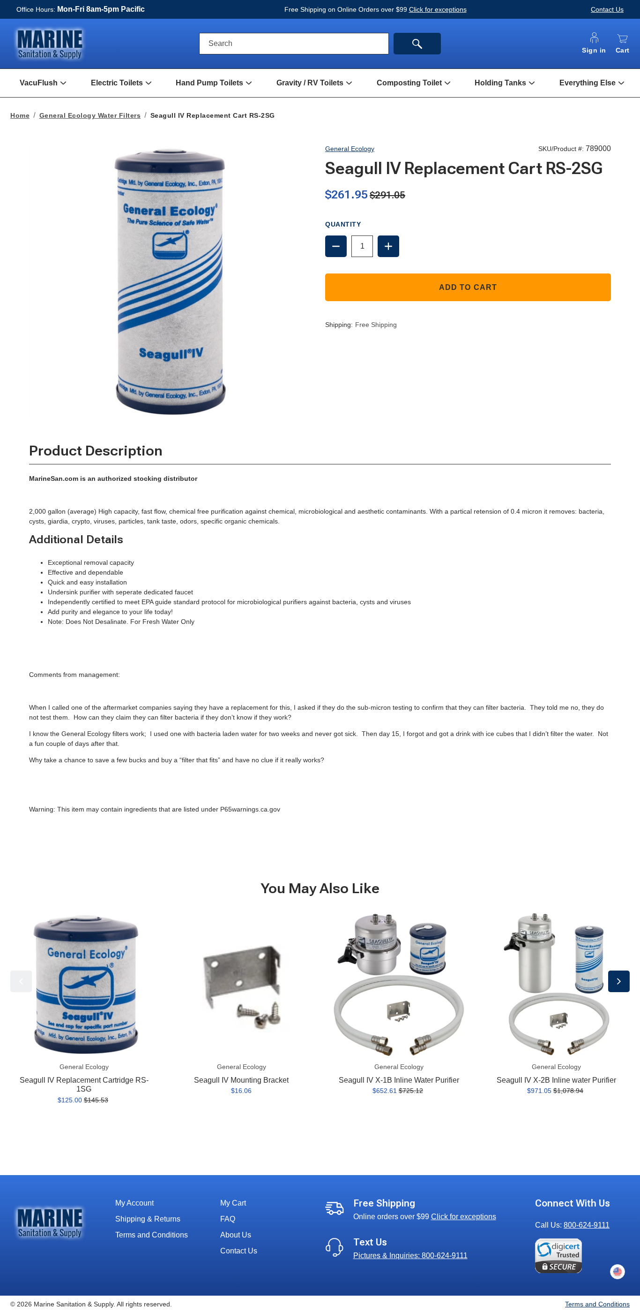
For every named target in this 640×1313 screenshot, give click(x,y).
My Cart (233, 1203)
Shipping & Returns (147, 1219)
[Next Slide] (619, 981)
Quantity (343, 224)
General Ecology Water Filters (90, 115)
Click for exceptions (438, 9)
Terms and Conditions (151, 1235)
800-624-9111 (587, 1225)
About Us (235, 1235)
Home (20, 115)
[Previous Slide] (21, 981)
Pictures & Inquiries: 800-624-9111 (410, 1256)
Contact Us (607, 9)
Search (220, 43)
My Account (134, 1203)
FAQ (227, 1219)
